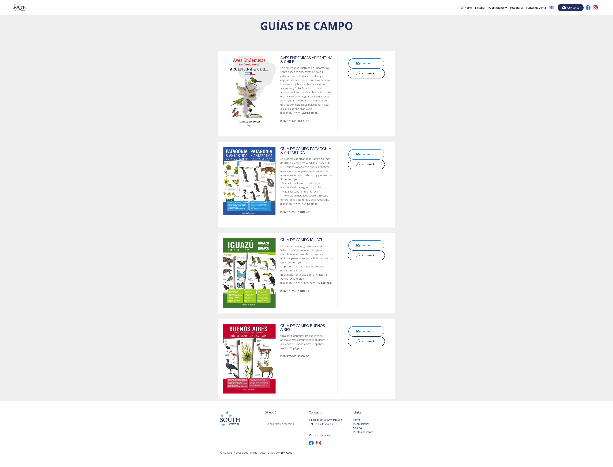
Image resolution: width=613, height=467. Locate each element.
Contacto (573, 7)
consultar (369, 63)
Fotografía (516, 7)
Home (468, 7)
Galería (357, 428)
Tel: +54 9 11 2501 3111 (323, 424)
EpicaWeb (286, 452)
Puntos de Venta (536, 7)
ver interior (369, 73)
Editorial (480, 7)
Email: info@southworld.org (325, 419)
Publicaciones (496, 7)
